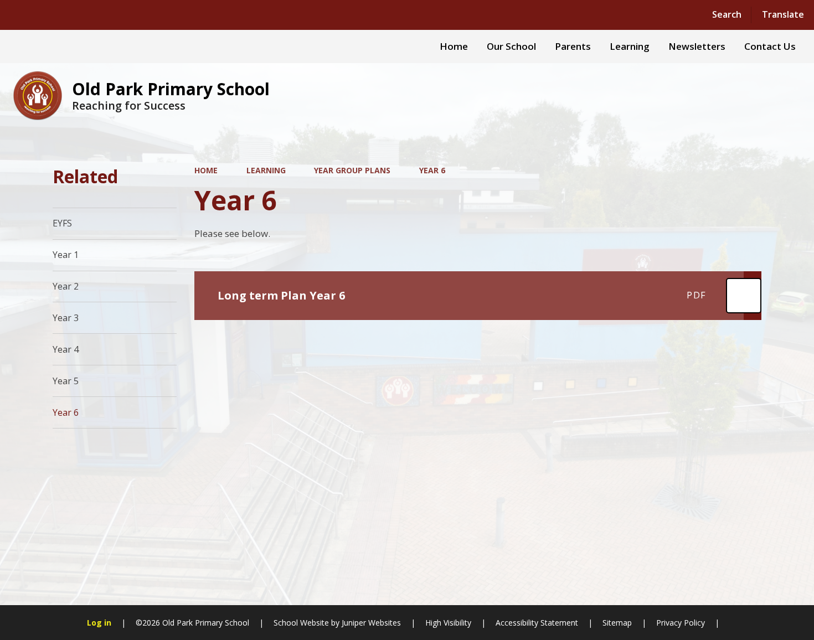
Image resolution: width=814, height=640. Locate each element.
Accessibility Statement (537, 622)
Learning (266, 170)
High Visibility (448, 622)
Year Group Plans (352, 170)
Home (206, 170)
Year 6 (432, 170)
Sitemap (617, 622)
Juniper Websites (370, 622)
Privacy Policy (680, 622)
